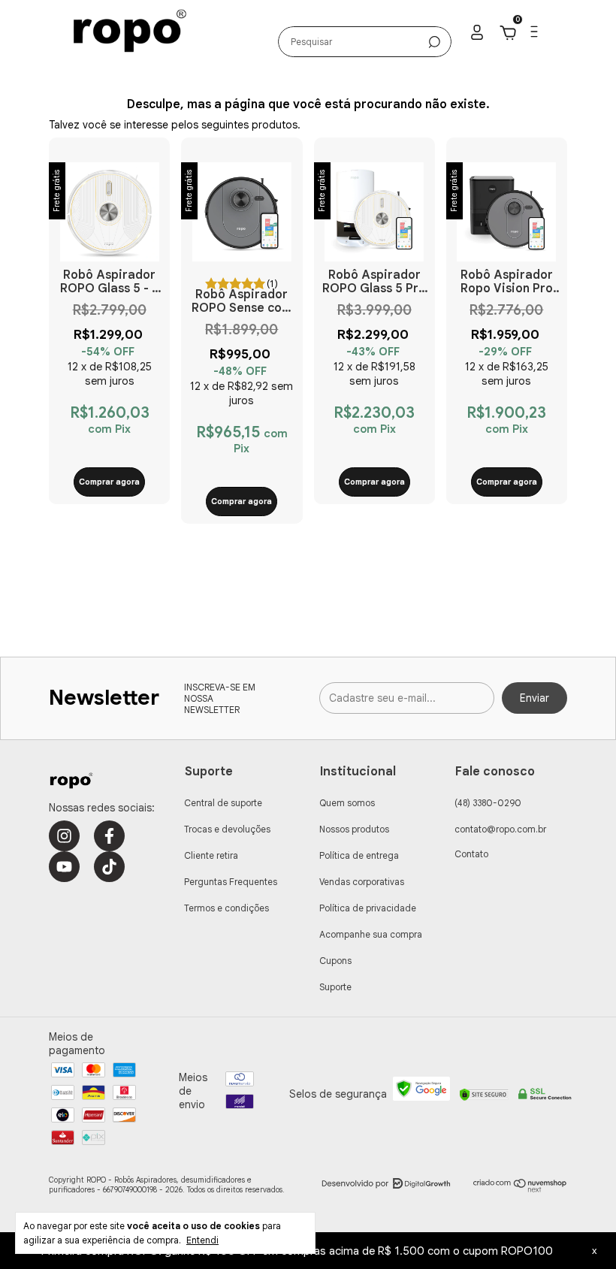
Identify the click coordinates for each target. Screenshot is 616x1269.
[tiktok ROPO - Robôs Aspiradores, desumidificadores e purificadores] (109, 866)
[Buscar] (434, 42)
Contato (471, 854)
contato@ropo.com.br (500, 829)
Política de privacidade (367, 908)
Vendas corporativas (361, 881)
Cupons (335, 960)
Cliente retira (211, 855)
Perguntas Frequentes (230, 881)
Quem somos (347, 802)
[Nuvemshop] (520, 1188)
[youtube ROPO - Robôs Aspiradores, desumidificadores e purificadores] (64, 866)
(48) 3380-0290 (487, 802)
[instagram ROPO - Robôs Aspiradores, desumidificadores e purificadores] (64, 835)
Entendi (202, 1240)
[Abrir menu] (533, 35)
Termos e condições (226, 908)
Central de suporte (223, 802)
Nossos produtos (354, 829)
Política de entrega (359, 855)
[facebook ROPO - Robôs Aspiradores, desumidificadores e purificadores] (109, 835)
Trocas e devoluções (227, 829)
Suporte (335, 987)
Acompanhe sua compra (370, 934)
